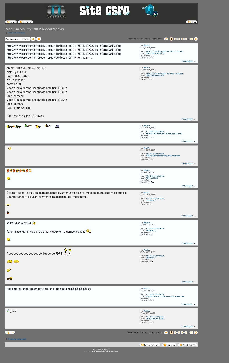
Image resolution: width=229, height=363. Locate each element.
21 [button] (191, 39)
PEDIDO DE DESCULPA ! (155, 319)
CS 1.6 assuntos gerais (155, 131)
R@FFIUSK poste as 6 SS (155, 53)
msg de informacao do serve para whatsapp (163, 156)
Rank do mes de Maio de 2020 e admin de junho (164, 133)
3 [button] (178, 39)
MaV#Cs (146, 46)
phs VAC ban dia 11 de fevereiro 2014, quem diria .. (165, 296)
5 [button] (185, 39)
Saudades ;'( (151, 200)
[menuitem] (11, 21)
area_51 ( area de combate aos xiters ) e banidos (164, 51)
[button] (166, 38)
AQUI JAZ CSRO (152, 178)
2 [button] (175, 39)
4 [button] (182, 39)
